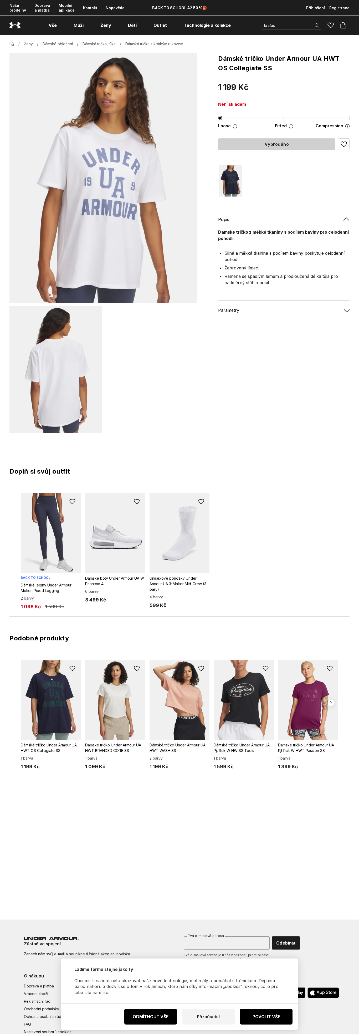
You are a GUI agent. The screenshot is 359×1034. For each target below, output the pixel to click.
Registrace (339, 8)
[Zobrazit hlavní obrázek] (103, 178)
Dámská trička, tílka (99, 44)
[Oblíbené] (330, 25)
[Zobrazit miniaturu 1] (55, 369)
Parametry (228, 310)
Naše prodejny (17, 7)
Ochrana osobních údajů (45, 1016)
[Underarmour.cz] (14, 25)
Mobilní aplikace (67, 7)
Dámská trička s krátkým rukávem (154, 44)
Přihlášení (315, 8)
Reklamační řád (37, 1001)
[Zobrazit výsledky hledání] (317, 25)
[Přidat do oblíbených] (72, 501)
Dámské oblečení (58, 44)
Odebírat (286, 943)
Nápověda (115, 8)
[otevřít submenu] (61, 25)
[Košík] (343, 25)
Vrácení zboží (36, 993)
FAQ (27, 1024)
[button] (344, 144)
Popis (223, 219)
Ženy (28, 44)
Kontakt (90, 8)
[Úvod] (11, 44)
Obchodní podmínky (41, 1009)
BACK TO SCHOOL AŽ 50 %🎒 (179, 8)
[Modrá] (230, 181)
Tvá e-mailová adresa (206, 935)
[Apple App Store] (323, 992)
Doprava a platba (42, 7)
